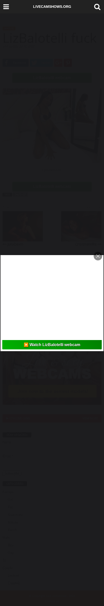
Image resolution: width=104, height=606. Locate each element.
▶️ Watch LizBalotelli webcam (52, 345)
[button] (96, 6)
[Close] (98, 256)
